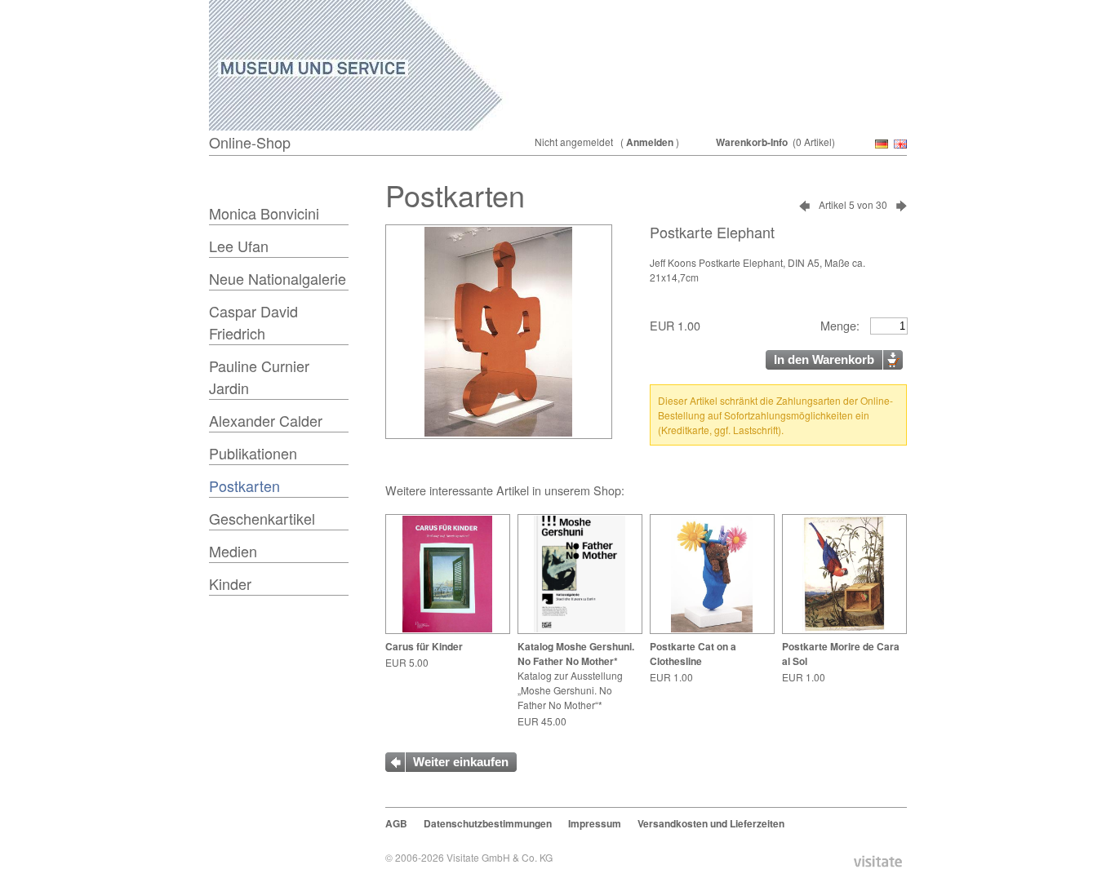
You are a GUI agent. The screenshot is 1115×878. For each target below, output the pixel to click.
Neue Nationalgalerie (277, 278)
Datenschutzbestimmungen (488, 823)
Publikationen (253, 452)
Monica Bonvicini (264, 213)
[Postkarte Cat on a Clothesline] (711, 629)
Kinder (230, 583)
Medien (233, 550)
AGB (396, 823)
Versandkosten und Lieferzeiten (710, 823)
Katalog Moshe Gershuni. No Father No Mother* (576, 653)
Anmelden (649, 142)
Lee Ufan (239, 245)
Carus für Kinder (424, 646)
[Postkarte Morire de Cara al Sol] (844, 629)
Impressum (594, 823)
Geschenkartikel (262, 518)
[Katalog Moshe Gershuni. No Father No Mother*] (579, 629)
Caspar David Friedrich (253, 322)
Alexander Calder (265, 420)
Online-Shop (250, 142)
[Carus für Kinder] (447, 629)
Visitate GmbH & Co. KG (499, 857)
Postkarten (244, 485)
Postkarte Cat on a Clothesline (693, 653)
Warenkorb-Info (752, 142)
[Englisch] (899, 144)
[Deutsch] (880, 144)
